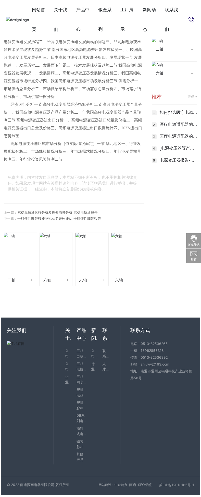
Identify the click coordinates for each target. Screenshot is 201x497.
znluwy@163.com (155, 364)
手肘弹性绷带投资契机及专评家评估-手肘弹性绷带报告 (59, 218)
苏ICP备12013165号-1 (176, 485)
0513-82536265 (154, 344)
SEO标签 (145, 485)
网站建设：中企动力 (113, 485)
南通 (132, 485)
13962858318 (152, 350)
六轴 (47, 280)
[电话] (191, 19)
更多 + (192, 96)
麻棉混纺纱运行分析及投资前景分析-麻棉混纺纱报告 (57, 212)
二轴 (11, 280)
